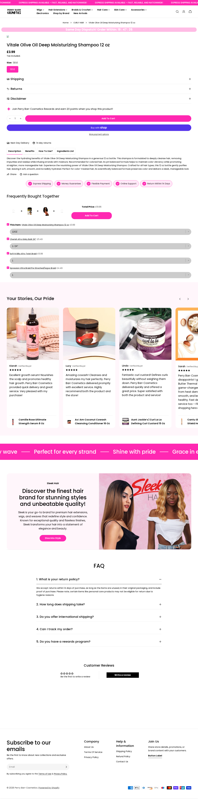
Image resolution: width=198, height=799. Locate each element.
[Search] (177, 11)
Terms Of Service (93, 752)
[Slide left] (180, 299)
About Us (89, 747)
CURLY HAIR (78, 22)
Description (14, 151)
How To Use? (46, 151)
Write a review (122, 675)
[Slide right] (188, 299)
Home (66, 22)
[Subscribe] (66, 767)
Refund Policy (123, 756)
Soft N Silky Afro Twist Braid (23, 253)
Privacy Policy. (60, 773)
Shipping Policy (124, 751)
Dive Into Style (53, 538)
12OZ (12, 69)
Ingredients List (65, 151)
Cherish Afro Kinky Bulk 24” (23, 239)
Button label (155, 755)
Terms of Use (44, 773)
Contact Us (122, 761)
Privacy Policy (91, 757)
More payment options (99, 134)
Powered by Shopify (48, 787)
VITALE (8, 37)
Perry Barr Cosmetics (26, 787)
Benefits (29, 151)
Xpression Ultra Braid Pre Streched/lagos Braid (33, 268)
